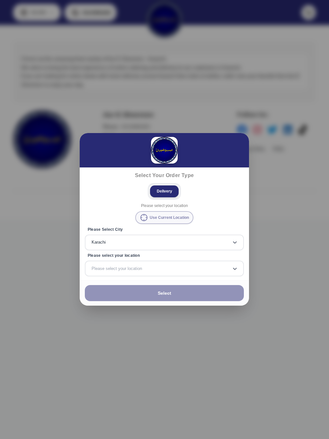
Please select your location (114, 255)
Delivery (164, 191)
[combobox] (92, 242)
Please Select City (105, 229)
